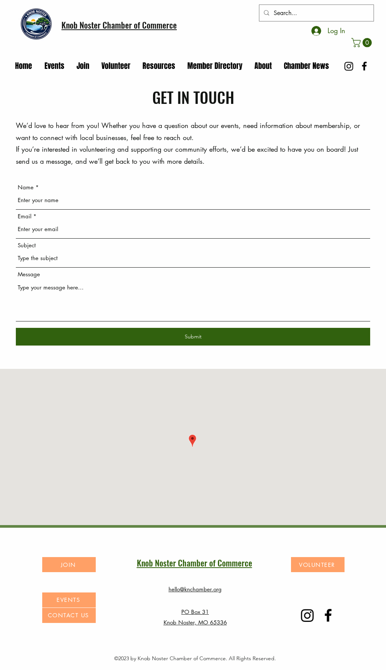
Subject (27, 245)
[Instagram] (349, 66)
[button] (362, 42)
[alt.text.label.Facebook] (364, 66)
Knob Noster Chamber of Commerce (119, 25)
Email (24, 216)
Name (26, 187)
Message (29, 274)
